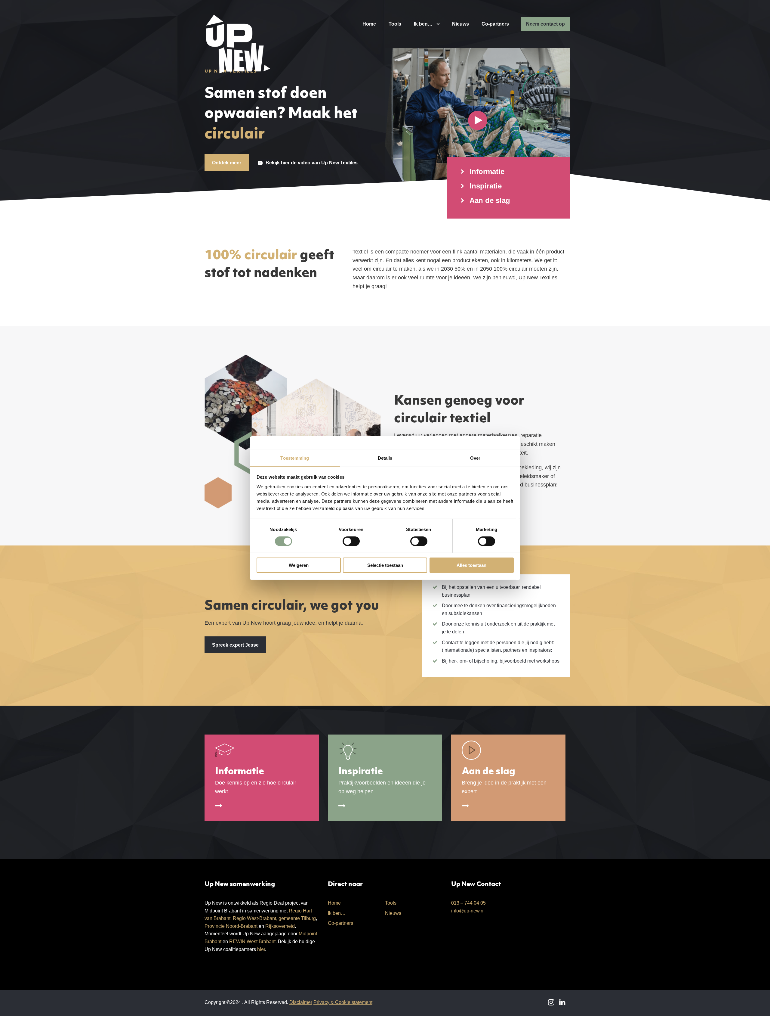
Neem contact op (545, 23)
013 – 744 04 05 (468, 903)
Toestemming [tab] (294, 457)
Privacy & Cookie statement (342, 1002)
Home (369, 23)
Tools (395, 23)
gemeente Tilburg (297, 918)
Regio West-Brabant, (255, 918)
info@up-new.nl (468, 910)
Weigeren (299, 565)
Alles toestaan (471, 565)
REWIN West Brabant (252, 941)
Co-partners (495, 23)
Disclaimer (300, 1002)
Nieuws (460, 23)
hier (261, 949)
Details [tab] (385, 457)
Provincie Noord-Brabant (231, 926)
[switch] (351, 541)
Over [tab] (475, 457)
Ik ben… (423, 23)
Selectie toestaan (385, 565)
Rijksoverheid (280, 926)
